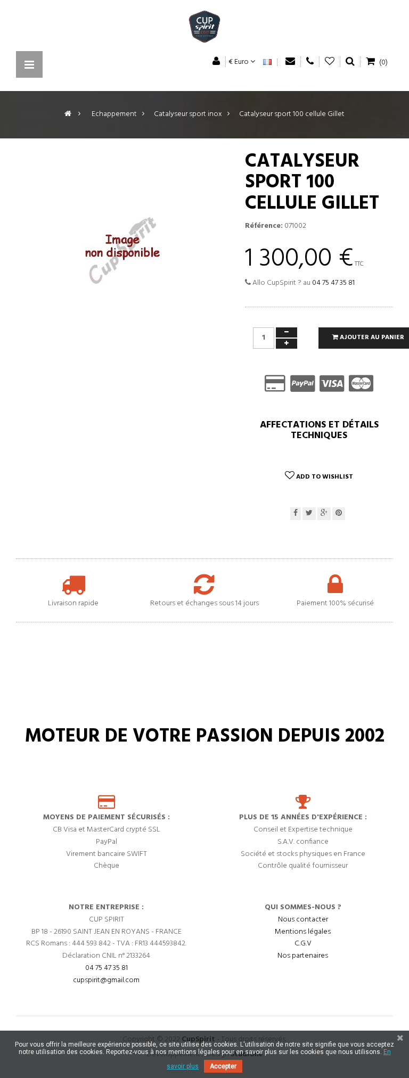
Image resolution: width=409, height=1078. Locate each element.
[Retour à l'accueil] (67, 114)
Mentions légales (303, 932)
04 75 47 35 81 (333, 283)
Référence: (264, 226)
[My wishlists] (330, 61)
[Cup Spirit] (204, 29)
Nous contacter (303, 920)
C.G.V (303, 943)
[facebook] (295, 514)
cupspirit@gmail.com (106, 980)
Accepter (223, 1066)
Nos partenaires (302, 956)
